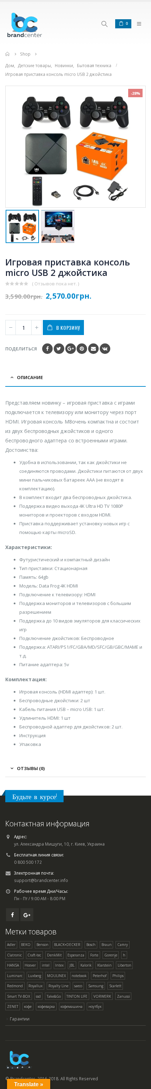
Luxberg (34, 975)
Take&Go (54, 996)
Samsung (95, 985)
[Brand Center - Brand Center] (24, 23)
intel (46, 965)
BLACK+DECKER (67, 944)
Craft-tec (34, 955)
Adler (11, 944)
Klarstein (104, 965)
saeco (78, 985)
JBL (72, 965)
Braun (106, 944)
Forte (94, 955)
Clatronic (14, 955)
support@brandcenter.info (41, 880)
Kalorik (86, 965)
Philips (118, 975)
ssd (38, 996)
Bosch (91, 944)
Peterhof (99, 975)
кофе (28, 1006)
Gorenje (110, 955)
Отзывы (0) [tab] (31, 768)
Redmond (15, 985)
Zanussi (123, 996)
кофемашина (71, 1006)
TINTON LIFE (76, 996)
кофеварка (46, 1006)
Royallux (35, 985)
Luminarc (14, 975)
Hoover (30, 965)
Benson (42, 944)
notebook (79, 975)
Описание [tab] (30, 377)
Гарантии (19, 1019)
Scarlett (115, 985)
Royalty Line (58, 985)
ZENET (12, 1006)
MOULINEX (56, 975)
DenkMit (54, 955)
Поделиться (21, 349)
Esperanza (75, 955)
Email (93, 348)
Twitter (59, 348)
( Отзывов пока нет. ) (55, 283)
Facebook (47, 348)
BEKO (26, 944)
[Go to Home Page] (7, 54)
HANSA (13, 965)
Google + (70, 348)
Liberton (124, 965)
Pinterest (82, 348)
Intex (59, 965)
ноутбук (94, 1006)
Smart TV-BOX (18, 996)
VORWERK (102, 996)
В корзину (68, 327)
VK (105, 348)
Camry (122, 944)
